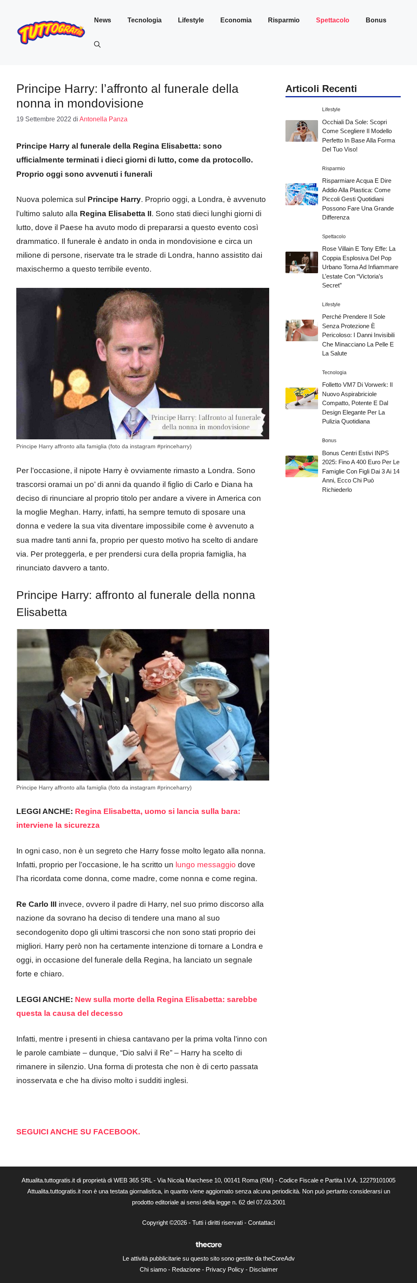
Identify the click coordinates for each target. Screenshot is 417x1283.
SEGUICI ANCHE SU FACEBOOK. (79, 1131)
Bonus (376, 20)
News (102, 20)
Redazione (186, 1269)
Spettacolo (332, 20)
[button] (97, 45)
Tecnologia (144, 20)
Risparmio (284, 20)
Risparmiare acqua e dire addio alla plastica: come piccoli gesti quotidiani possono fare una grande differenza (358, 199)
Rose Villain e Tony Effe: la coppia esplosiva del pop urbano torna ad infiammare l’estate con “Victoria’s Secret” (360, 267)
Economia (236, 20)
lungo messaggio (206, 864)
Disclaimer (263, 1269)
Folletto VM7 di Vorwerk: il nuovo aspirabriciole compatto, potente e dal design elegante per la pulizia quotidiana (357, 403)
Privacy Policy (225, 1269)
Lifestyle (191, 20)
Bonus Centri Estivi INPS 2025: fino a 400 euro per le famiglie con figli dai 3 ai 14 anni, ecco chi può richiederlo (360, 471)
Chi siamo (153, 1269)
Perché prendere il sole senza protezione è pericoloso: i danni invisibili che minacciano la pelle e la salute (358, 335)
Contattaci (261, 1222)
